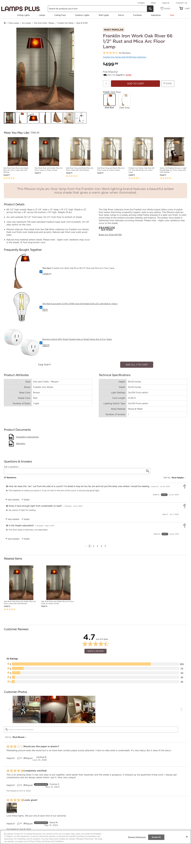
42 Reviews (125, 53)
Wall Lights (103, 15)
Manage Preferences (137, 837)
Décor (121, 15)
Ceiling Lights (23, 15)
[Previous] (9, 708)
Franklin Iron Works (65, 23)
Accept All (156, 837)
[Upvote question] (184, 484)
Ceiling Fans (60, 15)
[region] (95, 837)
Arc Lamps (26, 23)
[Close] (187, 836)
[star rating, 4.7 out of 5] (110, 52)
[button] (9, 117)
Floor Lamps (14, 23)
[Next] (105, 545)
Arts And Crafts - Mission (44, 23)
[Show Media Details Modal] (11, 806)
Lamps (42, 15)
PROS (153, 3)
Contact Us (181, 3)
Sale (172, 15)
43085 (128, 75)
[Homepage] (5, 23)
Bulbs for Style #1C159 (110, 234)
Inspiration (156, 15)
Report (29, 756)
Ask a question (11, 465)
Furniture (137, 15)
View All (35, 132)
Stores (141, 3)
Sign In (165, 3)
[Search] (150, 8)
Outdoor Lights (82, 15)
